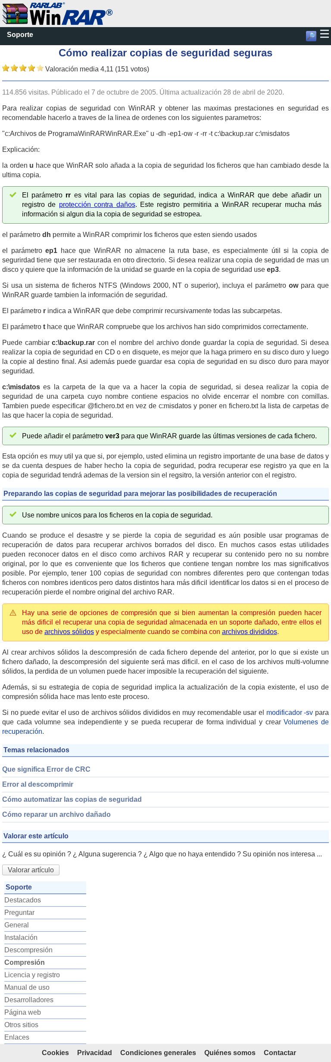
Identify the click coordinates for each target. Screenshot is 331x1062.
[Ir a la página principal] (57, 6)
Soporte (20, 34)
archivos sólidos (69, 631)
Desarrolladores (28, 1000)
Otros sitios (21, 1024)
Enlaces (16, 1037)
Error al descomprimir (37, 784)
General (16, 925)
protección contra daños (97, 204)
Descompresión (28, 950)
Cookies (55, 1052)
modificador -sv (289, 712)
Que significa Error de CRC (46, 769)
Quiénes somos (230, 1052)
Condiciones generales (158, 1052)
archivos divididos (249, 631)
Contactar (280, 1052)
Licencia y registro (32, 975)
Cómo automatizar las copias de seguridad (72, 799)
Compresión (24, 962)
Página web (22, 1012)
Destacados (22, 900)
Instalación (20, 937)
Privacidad (94, 1052)
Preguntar (19, 912)
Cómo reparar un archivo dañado (56, 814)
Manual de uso (27, 987)
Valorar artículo (31, 870)
